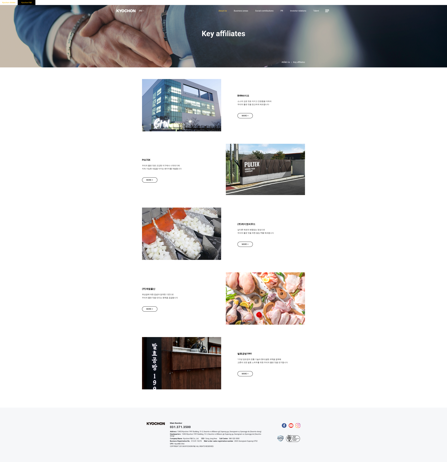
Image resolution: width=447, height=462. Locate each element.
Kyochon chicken (8, 3)
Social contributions (264, 11)
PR (282, 11)
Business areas (241, 11)
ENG (140, 11)
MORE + (245, 116)
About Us (222, 11)
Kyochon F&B (26, 3)
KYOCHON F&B (125, 10)
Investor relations (298, 11)
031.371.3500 (180, 427)
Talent (316, 11)
